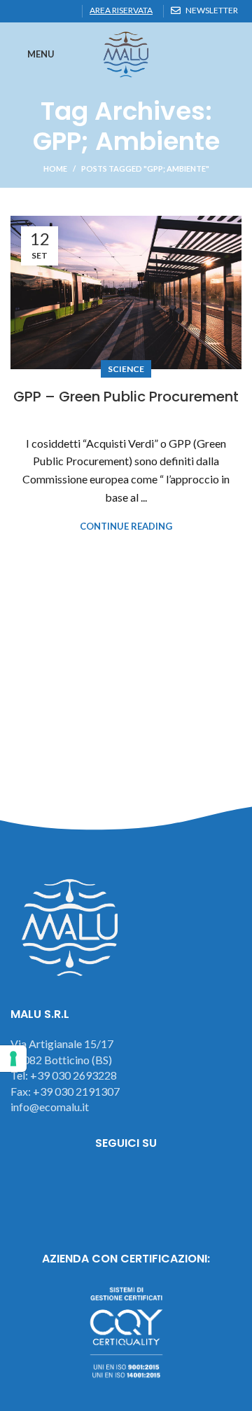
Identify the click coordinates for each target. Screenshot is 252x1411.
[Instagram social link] (126, 1182)
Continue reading (126, 526)
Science (126, 369)
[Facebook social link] (18, 11)
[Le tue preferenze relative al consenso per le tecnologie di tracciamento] (13, 1058)
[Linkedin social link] (35, 11)
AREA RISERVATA (121, 10)
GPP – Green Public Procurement (126, 396)
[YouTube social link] (165, 1182)
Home (55, 168)
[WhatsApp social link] (51, 11)
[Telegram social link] (67, 11)
